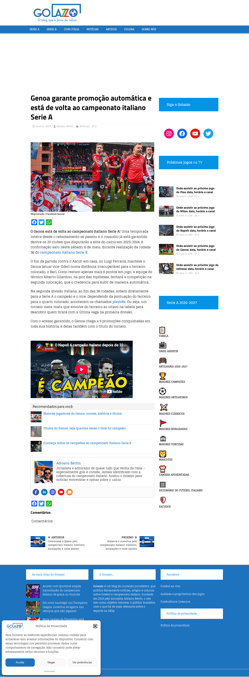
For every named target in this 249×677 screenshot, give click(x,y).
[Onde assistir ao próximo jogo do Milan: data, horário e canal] (166, 214)
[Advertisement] (124, 65)
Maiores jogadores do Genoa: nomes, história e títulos (82, 413)
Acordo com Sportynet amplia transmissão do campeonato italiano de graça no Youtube (62, 590)
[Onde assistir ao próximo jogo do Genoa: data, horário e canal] (166, 253)
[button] (95, 626)
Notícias (92, 29)
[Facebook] (36, 492)
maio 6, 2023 (43, 126)
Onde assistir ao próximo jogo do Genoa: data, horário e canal (196, 248)
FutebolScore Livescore (175, 601)
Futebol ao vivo (170, 586)
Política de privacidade (49, 671)
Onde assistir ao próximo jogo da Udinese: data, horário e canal (197, 267)
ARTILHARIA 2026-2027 (173, 366)
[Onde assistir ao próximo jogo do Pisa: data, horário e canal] (166, 195)
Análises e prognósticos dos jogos (183, 594)
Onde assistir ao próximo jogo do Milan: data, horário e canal (195, 209)
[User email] (69, 492)
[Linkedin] (44, 492)
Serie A (34, 29)
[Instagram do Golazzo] (169, 133)
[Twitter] (208, 133)
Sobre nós (149, 29)
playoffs (118, 302)
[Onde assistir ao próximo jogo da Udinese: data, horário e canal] (166, 272)
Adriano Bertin (65, 126)
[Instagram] (52, 492)
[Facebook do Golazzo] (182, 133)
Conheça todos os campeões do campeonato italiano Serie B (87, 443)
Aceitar (20, 662)
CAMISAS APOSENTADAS (174, 474)
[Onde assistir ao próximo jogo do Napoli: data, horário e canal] (166, 233)
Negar (51, 662)
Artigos (111, 29)
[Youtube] (61, 492)
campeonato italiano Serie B (63, 252)
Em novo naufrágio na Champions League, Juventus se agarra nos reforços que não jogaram (65, 606)
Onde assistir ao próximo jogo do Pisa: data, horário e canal (195, 190)
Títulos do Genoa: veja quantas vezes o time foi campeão (84, 428)
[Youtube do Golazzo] (195, 133)
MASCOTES (165, 459)
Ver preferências (82, 662)
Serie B (52, 29)
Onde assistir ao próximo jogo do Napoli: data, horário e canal (196, 228)
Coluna (129, 29)
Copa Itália (71, 29)
